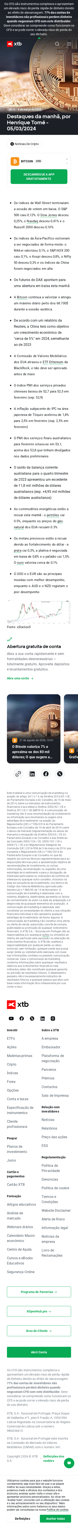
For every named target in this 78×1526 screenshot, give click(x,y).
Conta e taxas (17, 1099)
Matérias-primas (19, 1055)
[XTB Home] (12, 44)
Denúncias (50, 1179)
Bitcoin (22, 297)
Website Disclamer (56, 1210)
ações (45, 934)
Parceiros (49, 1069)
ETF (45, 362)
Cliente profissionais (17, 1124)
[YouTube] (11, 1018)
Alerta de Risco (53, 1219)
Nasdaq (32, 221)
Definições (22, 1518)
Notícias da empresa (50, 1239)
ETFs (11, 1038)
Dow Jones (49, 215)
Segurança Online (20, 1271)
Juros (11, 1160)
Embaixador (51, 1047)
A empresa (50, 1038)
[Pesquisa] (57, 44)
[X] (60, 774)
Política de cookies (57, 1509)
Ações (11, 1047)
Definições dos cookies (53, 1458)
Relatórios (49, 1128)
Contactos (49, 1086)
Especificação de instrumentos (20, 1110)
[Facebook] (46, 774)
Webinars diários (20, 1226)
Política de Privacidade (51, 1168)
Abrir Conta (39, 1352)
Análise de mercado (15, 1215)
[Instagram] (53, 1018)
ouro (20, 562)
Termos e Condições (50, 1199)
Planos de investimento (17, 1149)
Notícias (48, 1119)
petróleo (53, 515)
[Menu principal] (69, 44)
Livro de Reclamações (52, 1253)
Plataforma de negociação (53, 1058)
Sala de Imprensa (55, 1095)
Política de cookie (55, 1188)
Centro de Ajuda (19, 1249)
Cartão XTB (16, 1184)
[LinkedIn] (32, 774)
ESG (45, 1145)
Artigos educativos (21, 1204)
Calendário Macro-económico (21, 1238)
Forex (11, 1081)
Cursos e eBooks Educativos (20, 1260)
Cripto (11, 1064)
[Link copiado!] (18, 774)
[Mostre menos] (39, 38)
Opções (13, 1090)
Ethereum (56, 362)
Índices (12, 1073)
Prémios (48, 1078)
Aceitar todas (55, 1518)
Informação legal (55, 1227)
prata (17, 550)
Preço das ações (54, 1137)
